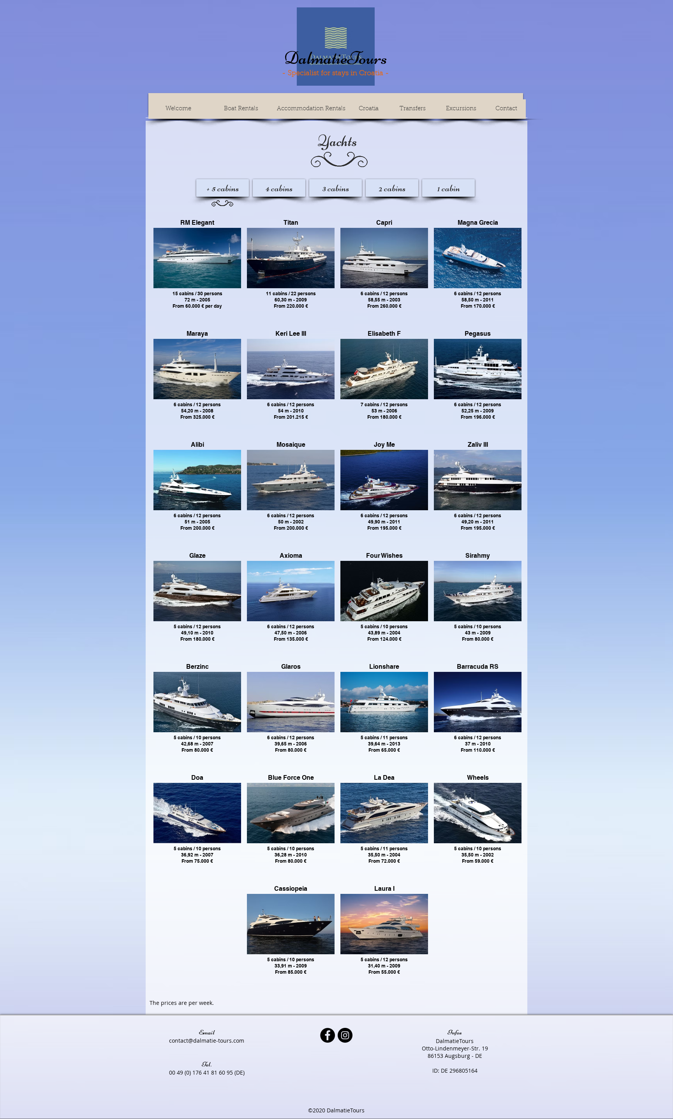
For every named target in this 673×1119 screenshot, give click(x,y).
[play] (323, 276)
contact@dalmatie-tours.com (206, 1040)
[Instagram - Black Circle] (345, 1035)
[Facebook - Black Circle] (327, 1035)
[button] (197, 258)
